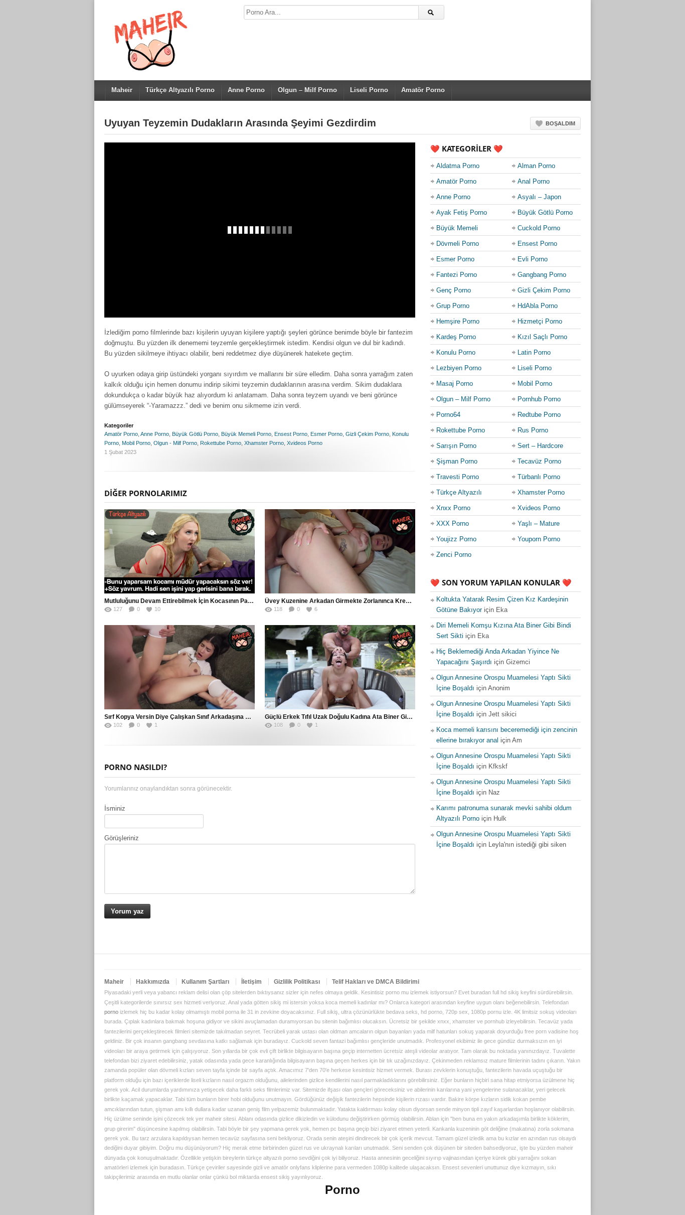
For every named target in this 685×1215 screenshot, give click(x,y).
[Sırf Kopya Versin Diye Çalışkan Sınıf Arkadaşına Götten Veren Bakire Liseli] (179, 667)
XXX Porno (452, 523)
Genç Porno (453, 290)
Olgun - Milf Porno (175, 443)
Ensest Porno (290, 434)
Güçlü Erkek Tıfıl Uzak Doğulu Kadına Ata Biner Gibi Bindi (346, 716)
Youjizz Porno (456, 539)
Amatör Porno (423, 90)
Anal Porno (534, 181)
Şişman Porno (456, 461)
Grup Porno (452, 306)
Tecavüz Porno (539, 461)
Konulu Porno (455, 352)
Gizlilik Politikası (297, 981)
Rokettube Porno (220, 443)
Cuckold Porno (539, 228)
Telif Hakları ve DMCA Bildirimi (375, 981)
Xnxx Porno (453, 508)
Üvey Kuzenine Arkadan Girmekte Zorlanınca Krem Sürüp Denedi (358, 600)
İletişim (251, 981)
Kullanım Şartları (205, 981)
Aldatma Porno (457, 166)
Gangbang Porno (542, 274)
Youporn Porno (539, 539)
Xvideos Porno (304, 443)
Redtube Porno (539, 414)
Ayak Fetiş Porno (461, 212)
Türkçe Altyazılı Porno (180, 90)
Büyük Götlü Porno (195, 434)
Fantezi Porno (456, 274)
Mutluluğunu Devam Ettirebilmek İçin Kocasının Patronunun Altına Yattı (204, 600)
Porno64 (448, 414)
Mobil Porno (136, 443)
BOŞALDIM (560, 123)
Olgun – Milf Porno (307, 90)
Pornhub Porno (539, 399)
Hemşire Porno (457, 321)
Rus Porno (533, 430)
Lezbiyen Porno (458, 368)
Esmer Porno (326, 434)
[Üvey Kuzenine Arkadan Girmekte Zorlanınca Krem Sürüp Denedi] (340, 551)
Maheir (121, 90)
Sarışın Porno (456, 445)
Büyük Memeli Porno (246, 434)
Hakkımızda (152, 981)
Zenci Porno (453, 554)
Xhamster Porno (264, 443)
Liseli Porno (369, 90)
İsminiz (114, 808)
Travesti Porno (457, 477)
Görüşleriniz (121, 838)
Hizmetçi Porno (540, 321)
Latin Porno (534, 352)
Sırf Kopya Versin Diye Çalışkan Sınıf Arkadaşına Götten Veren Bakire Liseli (211, 716)
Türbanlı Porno (539, 477)
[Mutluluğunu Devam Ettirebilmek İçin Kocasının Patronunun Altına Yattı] (179, 551)
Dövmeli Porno (457, 243)
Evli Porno (533, 259)
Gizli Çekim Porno (367, 434)
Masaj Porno (454, 383)
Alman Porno (536, 166)
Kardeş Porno (456, 337)
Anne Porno (246, 90)
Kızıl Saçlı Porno (542, 337)
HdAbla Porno (538, 306)
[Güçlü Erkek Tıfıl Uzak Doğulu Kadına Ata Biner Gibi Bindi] (340, 667)
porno (111, 1012)
